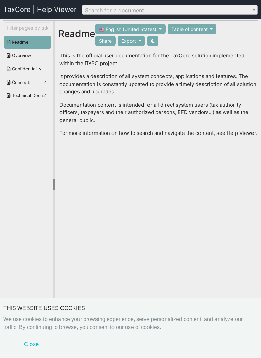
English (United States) (131, 29)
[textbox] (169, 10)
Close (31, 344)
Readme (20, 42)
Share (105, 41)
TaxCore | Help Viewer (39, 9)
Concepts (21, 82)
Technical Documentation (31, 95)
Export (129, 41)
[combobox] (170, 10)
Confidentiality (26, 68)
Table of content (190, 29)
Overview (21, 55)
